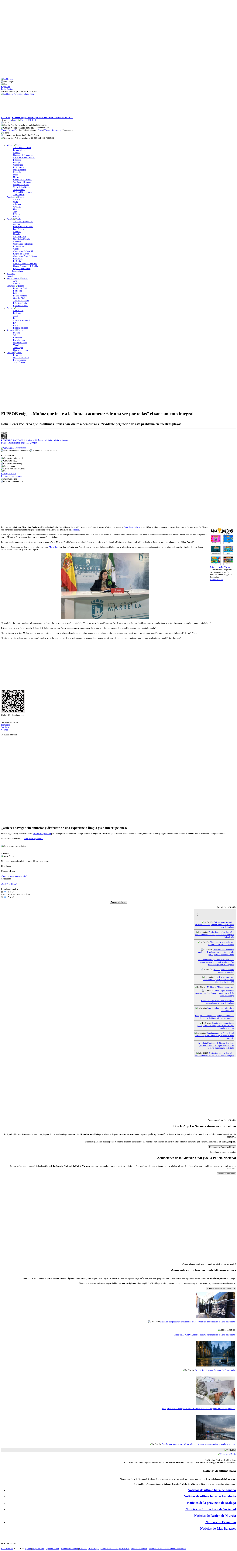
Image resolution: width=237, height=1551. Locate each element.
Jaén (15, 212)
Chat (4, 120)
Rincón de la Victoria (22, 179)
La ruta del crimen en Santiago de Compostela (215, 1370)
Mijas (15, 175)
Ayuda (28, 1548)
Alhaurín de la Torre (22, 147)
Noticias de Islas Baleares (218, 1528)
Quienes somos (52, 1548)
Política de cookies (139, 1548)
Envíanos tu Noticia (69, 1548)
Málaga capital (19, 170)
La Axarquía (18, 167)
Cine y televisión (20, 350)
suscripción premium (42, 833)
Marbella (17, 172)
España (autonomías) (22, 268)
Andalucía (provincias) (23, 221)
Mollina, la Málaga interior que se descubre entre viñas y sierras (220, 988)
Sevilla (16, 217)
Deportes (10, 276)
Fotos (40, 130)
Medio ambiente (20, 342)
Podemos (17, 313)
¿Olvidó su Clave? (9, 884)
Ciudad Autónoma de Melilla (25, 266)
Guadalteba (18, 165)
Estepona (17, 160)
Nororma (17, 177)
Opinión (10, 352)
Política (10, 308)
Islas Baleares (19, 229)
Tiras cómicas (19, 362)
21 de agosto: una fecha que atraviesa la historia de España (221, 943)
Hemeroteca (68, 130)
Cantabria (17, 234)
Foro (10, 120)
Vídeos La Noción (9, 130)
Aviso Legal (93, 1548)
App (15, 120)
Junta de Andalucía (132, 527)
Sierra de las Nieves (21, 187)
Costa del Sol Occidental (24, 157)
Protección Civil (20, 288)
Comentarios (20, 448)
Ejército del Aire (20, 303)
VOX (15, 315)
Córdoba (17, 204)
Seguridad (11, 286)
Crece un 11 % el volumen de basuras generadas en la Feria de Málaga (217, 1001)
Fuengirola (17, 162)
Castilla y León (19, 236)
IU (14, 318)
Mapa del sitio (38, 1548)
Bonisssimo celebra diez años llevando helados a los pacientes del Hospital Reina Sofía (214, 934)
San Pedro (5, 727)
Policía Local (19, 293)
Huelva (16, 209)
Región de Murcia (21, 254)
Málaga (10, 145)
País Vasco (17, 258)
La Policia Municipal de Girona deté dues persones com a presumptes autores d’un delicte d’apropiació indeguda (216, 962)
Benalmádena (19, 150)
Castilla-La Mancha (21, 239)
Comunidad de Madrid (23, 251)
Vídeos (47, 130)
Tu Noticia (56, 130)
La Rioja (17, 261)
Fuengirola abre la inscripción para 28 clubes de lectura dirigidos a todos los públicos (214, 1016)
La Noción (5, 117)
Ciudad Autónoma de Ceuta (25, 263)
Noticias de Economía (220, 1522)
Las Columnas (19, 360)
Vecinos (4, 730)
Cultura (16, 283)
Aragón (16, 224)
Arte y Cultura (13, 278)
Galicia (16, 249)
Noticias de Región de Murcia (215, 1515)
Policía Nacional (20, 296)
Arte (15, 281)
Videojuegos (18, 345)
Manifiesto (5, 725)
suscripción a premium (33, 838)
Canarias (17, 231)
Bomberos (17, 291)
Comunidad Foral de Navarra (26, 256)
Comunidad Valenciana (23, 244)
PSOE (16, 325)
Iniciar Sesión (7, 89)
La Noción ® (7, 1548)
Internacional (17, 271)
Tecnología (18, 347)
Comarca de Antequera (23, 155)
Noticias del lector (21, 357)
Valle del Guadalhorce (22, 192)
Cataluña (17, 241)
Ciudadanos (18, 310)
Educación (17, 338)
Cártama (16, 152)
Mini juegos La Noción (220, 567)
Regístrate (5, 86)
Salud (15, 335)
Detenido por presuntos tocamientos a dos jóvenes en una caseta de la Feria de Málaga (214, 924)
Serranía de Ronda (21, 184)
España (10, 219)
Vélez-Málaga (19, 194)
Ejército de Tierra (20, 305)
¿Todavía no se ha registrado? (14, 876)
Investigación (19, 340)
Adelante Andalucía (21, 320)
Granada (17, 207)
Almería (16, 199)
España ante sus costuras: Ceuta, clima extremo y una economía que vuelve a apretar (216, 1025)
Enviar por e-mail (8, 473)
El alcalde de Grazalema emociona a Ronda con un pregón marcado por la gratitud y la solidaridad (215, 952)
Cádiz (15, 202)
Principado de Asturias (23, 226)
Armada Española (21, 300)
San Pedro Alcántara (27, 130)
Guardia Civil (19, 298)
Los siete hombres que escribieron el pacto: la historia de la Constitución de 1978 (218, 979)
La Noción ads (216, 579)
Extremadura (18, 246)
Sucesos (16, 333)
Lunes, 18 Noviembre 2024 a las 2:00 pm (19, 443)
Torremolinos (19, 189)
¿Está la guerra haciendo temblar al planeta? (223, 970)
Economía (11, 273)
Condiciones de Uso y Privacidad (115, 1548)
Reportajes (17, 355)
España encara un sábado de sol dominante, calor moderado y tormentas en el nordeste (214, 1035)
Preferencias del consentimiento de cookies (167, 1548)
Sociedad (11, 330)
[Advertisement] (83, 20)
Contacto (83, 1548)
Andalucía (11, 197)
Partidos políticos (20, 328)
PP (14, 323)
